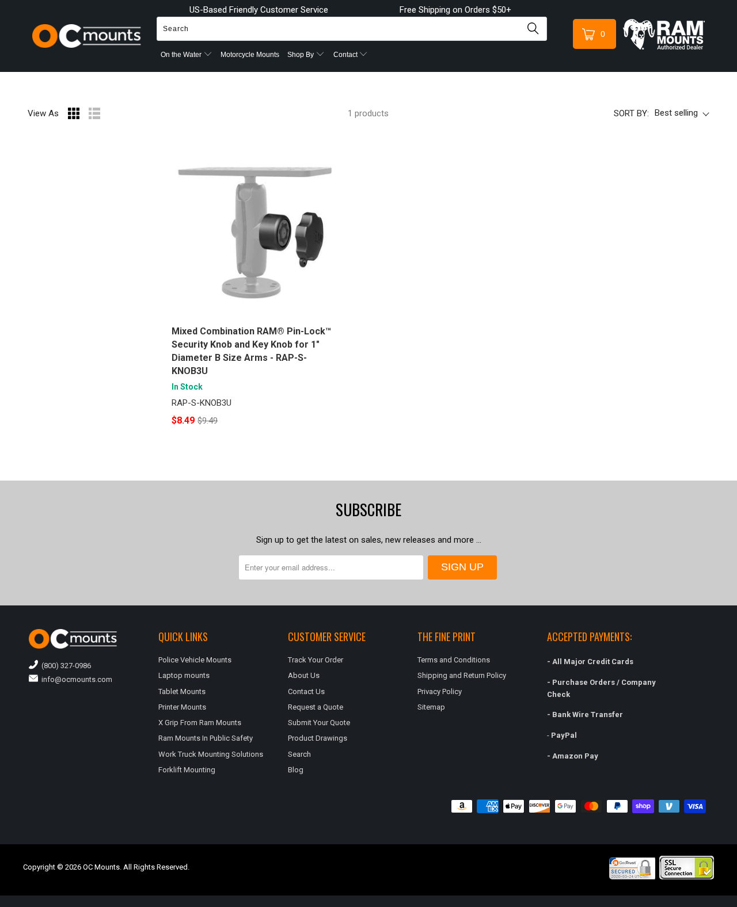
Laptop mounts (184, 675)
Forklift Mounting (186, 769)
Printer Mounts (182, 707)
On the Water (182, 55)
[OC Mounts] (87, 36)
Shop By (301, 55)
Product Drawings (317, 738)
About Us (304, 675)
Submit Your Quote (319, 722)
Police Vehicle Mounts (194, 660)
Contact (346, 55)
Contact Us (306, 691)
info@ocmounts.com (75, 679)
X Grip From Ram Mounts (199, 722)
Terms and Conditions (453, 660)
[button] (736, 902)
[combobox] (352, 29)
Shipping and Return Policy (461, 675)
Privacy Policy (439, 691)
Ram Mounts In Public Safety (205, 738)
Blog (295, 769)
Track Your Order (315, 660)
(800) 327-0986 (64, 665)
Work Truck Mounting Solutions (210, 754)
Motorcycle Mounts (250, 55)
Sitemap (431, 707)
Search (299, 754)
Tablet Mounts (182, 691)
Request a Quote (315, 707)
